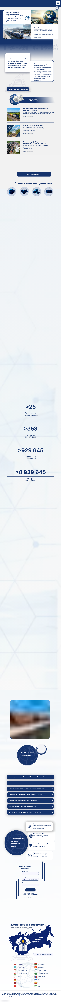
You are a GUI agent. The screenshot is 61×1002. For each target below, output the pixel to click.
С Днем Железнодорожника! (33, 125)
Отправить (30, 890)
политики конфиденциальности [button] (30, 896)
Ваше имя (25, 871)
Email (23, 883)
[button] (18, 89)
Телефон (25, 877)
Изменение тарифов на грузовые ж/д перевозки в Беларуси (35, 109)
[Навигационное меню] (58, 3)
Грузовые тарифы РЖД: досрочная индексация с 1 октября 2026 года (34, 142)
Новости (32, 100)
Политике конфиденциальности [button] (28, 996)
